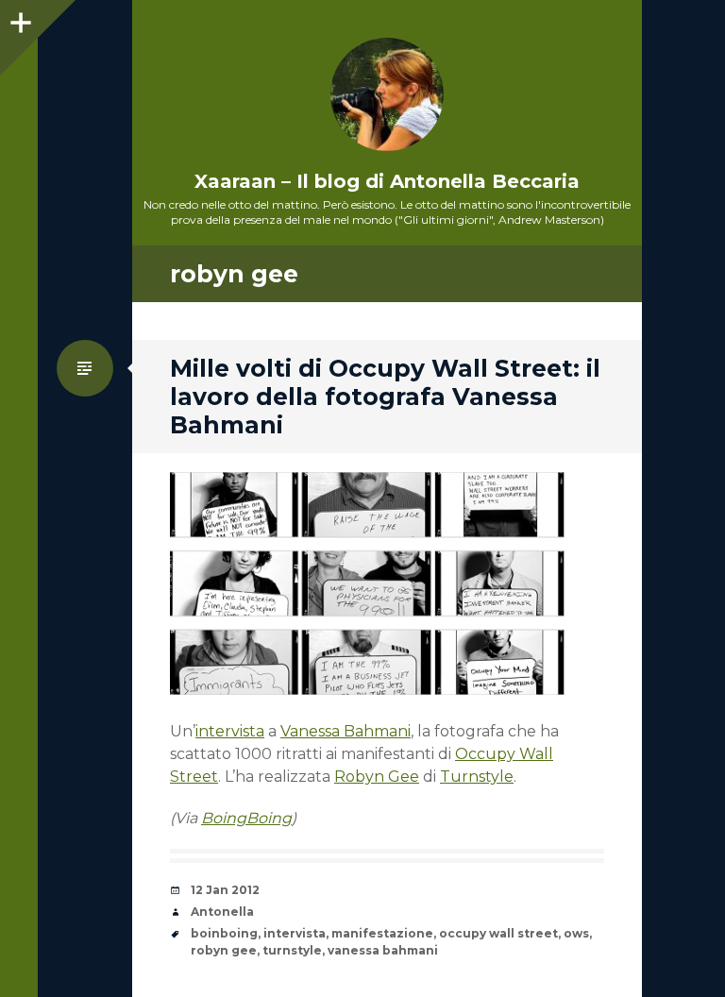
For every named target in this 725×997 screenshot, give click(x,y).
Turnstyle (477, 777)
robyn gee (224, 950)
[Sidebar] (19, 19)
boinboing (224, 933)
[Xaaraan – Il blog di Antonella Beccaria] (387, 94)
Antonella (222, 911)
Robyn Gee (376, 777)
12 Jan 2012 (225, 890)
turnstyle (292, 950)
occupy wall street (498, 933)
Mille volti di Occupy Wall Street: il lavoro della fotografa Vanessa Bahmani (385, 396)
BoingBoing (246, 818)
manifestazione (382, 933)
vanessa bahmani (383, 950)
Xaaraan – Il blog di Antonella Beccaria (387, 181)
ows (576, 933)
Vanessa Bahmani (345, 731)
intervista (229, 731)
